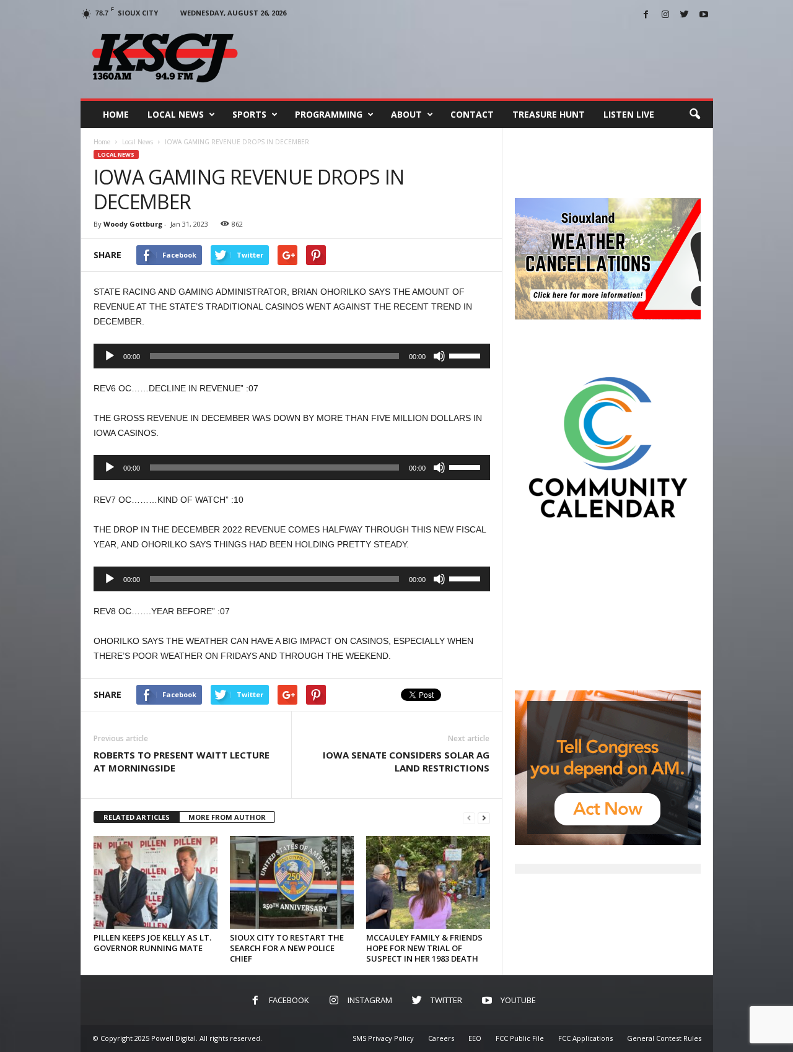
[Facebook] (646, 15)
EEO (474, 1038)
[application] (292, 356)
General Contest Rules (664, 1038)
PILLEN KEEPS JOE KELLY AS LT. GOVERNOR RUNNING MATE (152, 943)
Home (116, 114)
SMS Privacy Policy (383, 1038)
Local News (175, 114)
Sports (249, 114)
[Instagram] (665, 15)
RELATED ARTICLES (136, 817)
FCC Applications (585, 1038)
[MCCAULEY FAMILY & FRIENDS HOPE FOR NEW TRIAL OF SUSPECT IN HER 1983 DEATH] (428, 882)
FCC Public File (520, 1038)
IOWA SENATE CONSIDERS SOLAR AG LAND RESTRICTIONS (406, 761)
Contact (472, 114)
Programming (328, 114)
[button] (694, 114)
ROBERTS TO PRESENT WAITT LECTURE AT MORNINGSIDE (181, 761)
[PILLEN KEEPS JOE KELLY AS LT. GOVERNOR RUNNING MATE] (155, 882)
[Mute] (439, 356)
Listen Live (628, 114)
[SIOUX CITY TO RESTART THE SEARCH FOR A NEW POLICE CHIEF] (292, 882)
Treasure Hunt (548, 114)
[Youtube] (703, 15)
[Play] (109, 356)
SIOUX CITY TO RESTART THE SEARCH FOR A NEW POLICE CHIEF (287, 948)
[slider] (466, 355)
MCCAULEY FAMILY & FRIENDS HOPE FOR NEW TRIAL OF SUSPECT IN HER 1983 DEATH (424, 948)
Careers (441, 1038)
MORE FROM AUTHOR (227, 817)
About (406, 114)
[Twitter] (684, 15)
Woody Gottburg (132, 223)
